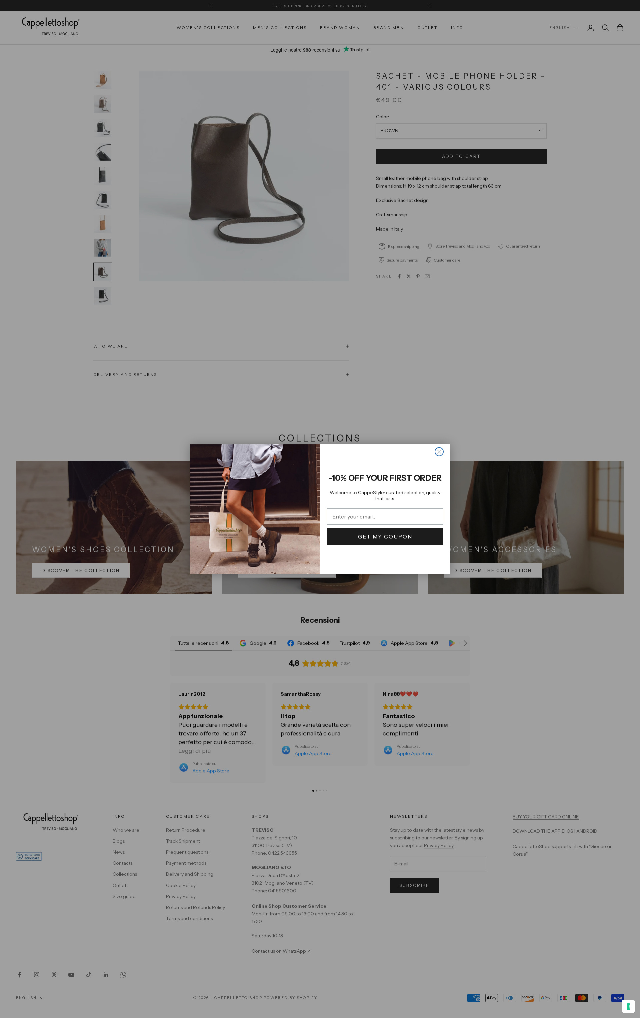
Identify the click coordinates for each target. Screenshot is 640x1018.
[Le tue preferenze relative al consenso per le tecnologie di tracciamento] (628, 1006)
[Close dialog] (439, 452)
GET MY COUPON (385, 536)
